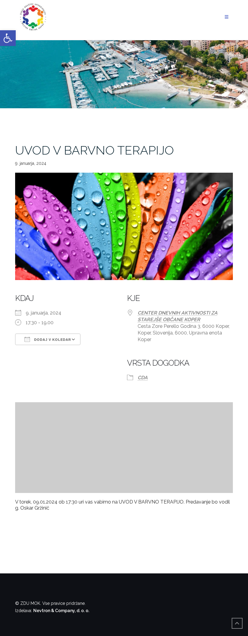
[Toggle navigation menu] (226, 17)
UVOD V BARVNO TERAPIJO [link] (94, 150)
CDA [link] (143, 377)
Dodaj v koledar (52, 339)
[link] (8, 38)
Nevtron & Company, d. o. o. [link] (61, 610)
